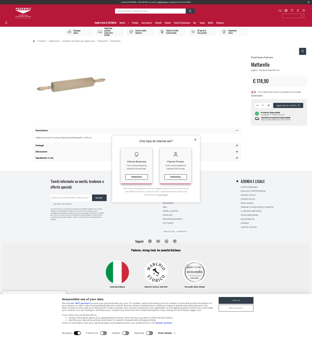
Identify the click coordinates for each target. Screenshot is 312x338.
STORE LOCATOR (170, 211)
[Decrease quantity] (257, 105)
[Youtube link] (158, 241)
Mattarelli (102, 41)
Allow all (236, 300)
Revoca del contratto (175, 232)
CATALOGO (168, 215)
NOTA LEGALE (247, 203)
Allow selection (236, 308)
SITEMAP (245, 223)
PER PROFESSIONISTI (173, 219)
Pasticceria (54, 41)
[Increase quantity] (268, 105)
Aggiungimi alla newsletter (63, 204)
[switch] (103, 333)
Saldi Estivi (162, 2)
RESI (165, 207)
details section (164, 323)
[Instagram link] (150, 241)
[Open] (190, 11)
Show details (165, 333)
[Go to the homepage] (23, 12)
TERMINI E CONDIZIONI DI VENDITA (257, 207)
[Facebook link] (166, 241)
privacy (53, 219)
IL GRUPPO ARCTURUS (251, 211)
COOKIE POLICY (248, 199)
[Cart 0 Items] (303, 11)
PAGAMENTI (168, 203)
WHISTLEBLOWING (249, 215)
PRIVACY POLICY (248, 195)
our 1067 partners (80, 303)
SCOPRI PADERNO (249, 187)
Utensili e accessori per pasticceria (78, 41)
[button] (122, 23)
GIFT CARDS (168, 223)
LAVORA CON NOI (249, 227)
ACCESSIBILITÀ (247, 219)
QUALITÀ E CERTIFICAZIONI (253, 191)
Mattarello (115, 41)
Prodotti (42, 41)
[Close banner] (308, 2)
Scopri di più (256, 95)
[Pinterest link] (175, 241)
